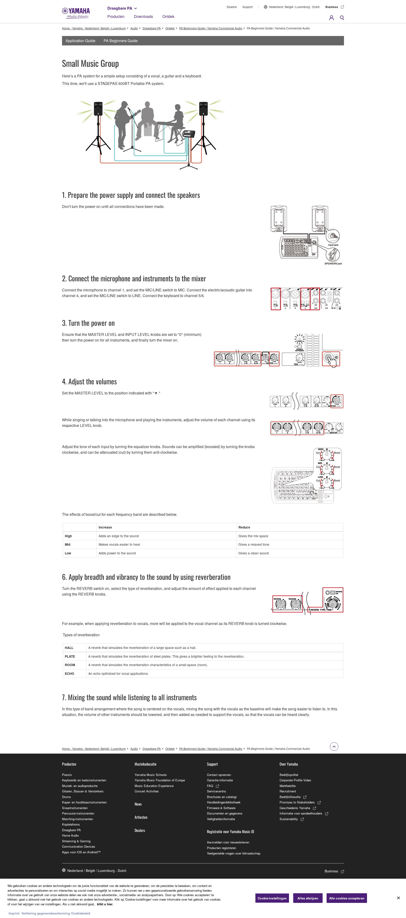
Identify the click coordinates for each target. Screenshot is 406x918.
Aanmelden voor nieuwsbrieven (228, 842)
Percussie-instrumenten (78, 813)
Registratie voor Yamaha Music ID (230, 831)
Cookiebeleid (80, 913)
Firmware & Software (221, 808)
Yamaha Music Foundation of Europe (160, 780)
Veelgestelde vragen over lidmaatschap (233, 853)
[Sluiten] (398, 898)
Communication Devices (78, 846)
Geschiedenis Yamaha (295, 808)
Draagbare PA (119, 8)
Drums (66, 797)
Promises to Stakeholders (297, 802)
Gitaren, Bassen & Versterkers (83, 791)
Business (331, 7)
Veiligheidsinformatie (221, 819)
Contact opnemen (219, 774)
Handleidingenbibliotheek (224, 802)
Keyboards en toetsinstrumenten (84, 780)
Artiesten (141, 817)
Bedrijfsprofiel (289, 774)
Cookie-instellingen (272, 898)
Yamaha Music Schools (151, 774)
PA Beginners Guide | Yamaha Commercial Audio (210, 28)
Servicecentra (216, 791)
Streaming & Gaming (76, 841)
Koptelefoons (71, 824)
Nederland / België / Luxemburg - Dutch (294, 7)
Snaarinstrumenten (75, 808)
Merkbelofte (288, 785)
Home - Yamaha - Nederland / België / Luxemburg (94, 28)
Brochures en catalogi (222, 797)
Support (247, 7)
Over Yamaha (289, 764)
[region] (203, 898)
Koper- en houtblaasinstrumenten (84, 802)
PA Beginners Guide (121, 40)
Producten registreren (221, 848)
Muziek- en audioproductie (80, 785)
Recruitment (288, 791)
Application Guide (80, 40)
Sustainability (289, 819)
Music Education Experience (154, 785)
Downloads (143, 16)
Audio (134, 28)
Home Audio (70, 835)
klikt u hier (105, 904)
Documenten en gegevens (224, 813)
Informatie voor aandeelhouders (301, 813)
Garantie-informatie (220, 780)
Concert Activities (147, 791)
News (138, 804)
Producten (116, 16)
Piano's (67, 774)
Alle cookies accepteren (346, 898)
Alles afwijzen (307, 898)
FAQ (210, 785)
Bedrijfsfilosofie (290, 797)
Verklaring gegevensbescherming (45, 913)
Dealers (232, 7)
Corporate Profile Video (295, 780)
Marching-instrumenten (77, 819)
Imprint (14, 913)
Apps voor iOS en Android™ (81, 852)
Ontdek (168, 16)
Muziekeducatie (145, 764)
